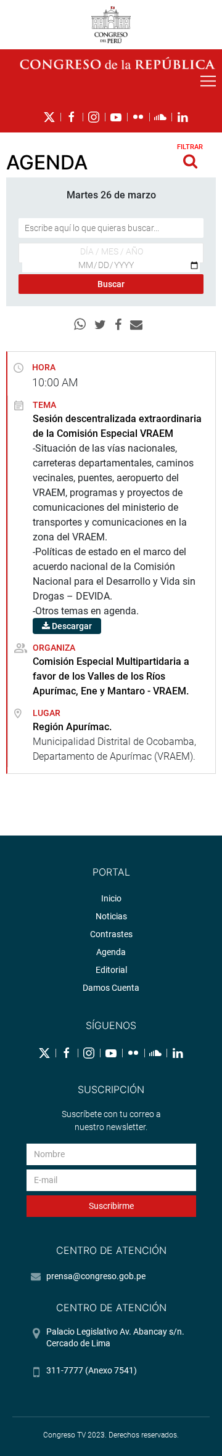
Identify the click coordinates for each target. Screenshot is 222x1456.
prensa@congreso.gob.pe (96, 1276)
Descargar (71, 626)
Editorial (111, 970)
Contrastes (111, 934)
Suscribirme (111, 1206)
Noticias (111, 916)
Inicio (111, 898)
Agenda (111, 952)
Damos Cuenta (111, 988)
